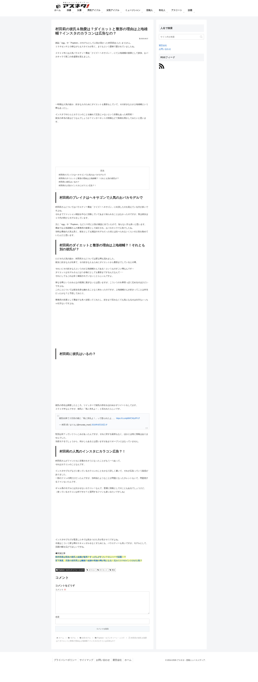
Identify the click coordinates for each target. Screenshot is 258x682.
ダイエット (103, 570)
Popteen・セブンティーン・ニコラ (71, 570)
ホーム (128, 660)
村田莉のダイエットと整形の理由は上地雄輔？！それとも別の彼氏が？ (89, 178)
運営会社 (163, 45)
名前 (57, 617)
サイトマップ (86, 660)
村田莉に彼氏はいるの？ (69, 182)
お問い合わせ (165, 49)
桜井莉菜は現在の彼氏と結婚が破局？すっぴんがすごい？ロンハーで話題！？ (90, 557)
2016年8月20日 (98, 425)
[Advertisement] (102, 80)
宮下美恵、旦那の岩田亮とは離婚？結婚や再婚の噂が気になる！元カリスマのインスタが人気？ (98, 560)
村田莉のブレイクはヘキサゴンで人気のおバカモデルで (82, 175)
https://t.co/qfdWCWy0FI (127, 418)
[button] (201, 36)
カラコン (92, 570)
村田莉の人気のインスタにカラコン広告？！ (77, 186)
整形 (113, 570)
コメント (60, 589)
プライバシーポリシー (65, 660)
